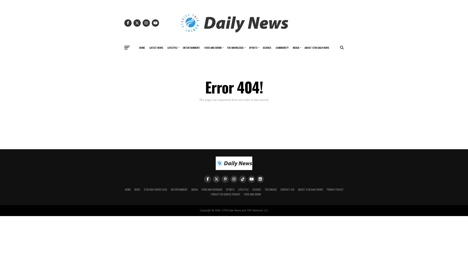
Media (296, 47)
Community (282, 47)
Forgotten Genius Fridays (225, 194)
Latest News (156, 47)
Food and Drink (213, 47)
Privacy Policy (335, 189)
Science (267, 47)
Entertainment (191, 47)
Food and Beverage (211, 189)
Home (142, 47)
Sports (253, 47)
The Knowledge (235, 47)
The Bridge (271, 189)
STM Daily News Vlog (155, 189)
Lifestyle (172, 47)
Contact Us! (287, 189)
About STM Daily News (317, 47)
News (137, 189)
